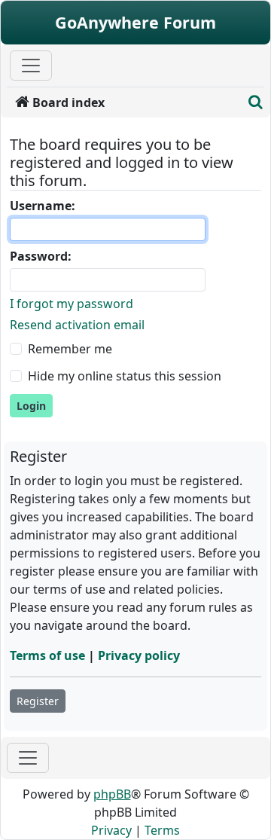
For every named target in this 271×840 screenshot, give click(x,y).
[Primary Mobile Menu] (31, 65)
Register (38, 701)
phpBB (112, 794)
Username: (42, 205)
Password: (41, 256)
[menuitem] (125, 102)
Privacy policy (139, 655)
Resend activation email (77, 324)
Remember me (70, 349)
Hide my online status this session (124, 376)
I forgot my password (71, 303)
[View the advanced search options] (256, 102)
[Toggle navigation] (28, 758)
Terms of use (47, 655)
